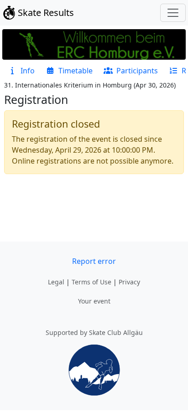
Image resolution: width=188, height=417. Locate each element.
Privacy (129, 282)
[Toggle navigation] (173, 13)
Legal (56, 282)
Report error (94, 261)
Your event (94, 301)
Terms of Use (91, 282)
